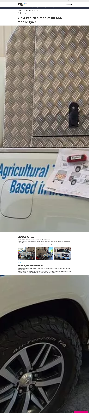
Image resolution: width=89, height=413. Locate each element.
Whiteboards (57, 7)
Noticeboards (51, 7)
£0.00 (68, 4)
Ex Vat (67, 0)
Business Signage (32, 7)
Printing (19, 7)
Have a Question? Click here (81, 411)
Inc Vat (70, 0)
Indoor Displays (45, 7)
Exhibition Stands (25, 7)
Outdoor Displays (39, 7)
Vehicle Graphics (63, 7)
